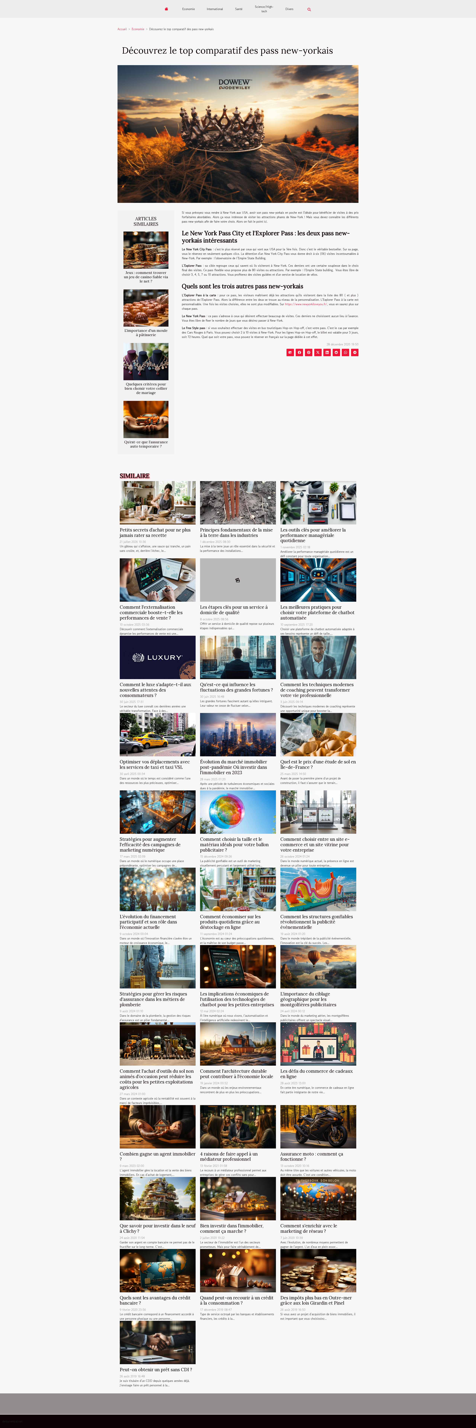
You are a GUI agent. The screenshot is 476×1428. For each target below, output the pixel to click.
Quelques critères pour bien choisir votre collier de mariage (146, 388)
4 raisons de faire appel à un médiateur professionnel (229, 1156)
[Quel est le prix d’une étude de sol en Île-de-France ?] (318, 734)
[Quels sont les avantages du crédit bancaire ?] (158, 1270)
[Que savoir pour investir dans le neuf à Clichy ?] (158, 1198)
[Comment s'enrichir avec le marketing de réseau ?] (318, 1198)
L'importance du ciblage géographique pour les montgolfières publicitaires (308, 999)
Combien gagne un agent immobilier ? (157, 1156)
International (215, 9)
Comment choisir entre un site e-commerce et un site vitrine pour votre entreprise (315, 844)
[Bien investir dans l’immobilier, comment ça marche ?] (238, 1198)
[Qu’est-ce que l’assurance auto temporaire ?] (145, 419)
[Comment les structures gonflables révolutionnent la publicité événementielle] (318, 889)
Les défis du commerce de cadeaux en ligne (316, 1073)
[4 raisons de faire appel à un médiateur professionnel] (238, 1126)
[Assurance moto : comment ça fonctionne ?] (318, 1126)
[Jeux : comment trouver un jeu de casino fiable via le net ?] (145, 249)
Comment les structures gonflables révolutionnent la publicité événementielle (316, 922)
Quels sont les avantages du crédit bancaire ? (155, 1300)
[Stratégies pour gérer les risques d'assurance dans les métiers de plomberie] (158, 966)
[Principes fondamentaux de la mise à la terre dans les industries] (238, 502)
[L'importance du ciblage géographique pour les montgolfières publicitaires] (318, 966)
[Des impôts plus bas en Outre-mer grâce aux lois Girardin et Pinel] (318, 1270)
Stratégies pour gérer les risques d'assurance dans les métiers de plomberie (153, 999)
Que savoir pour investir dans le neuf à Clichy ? (158, 1228)
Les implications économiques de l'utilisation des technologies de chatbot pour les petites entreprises (237, 999)
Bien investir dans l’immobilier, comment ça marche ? (231, 1228)
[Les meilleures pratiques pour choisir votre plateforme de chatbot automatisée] (318, 579)
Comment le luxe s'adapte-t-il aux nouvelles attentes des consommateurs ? (155, 690)
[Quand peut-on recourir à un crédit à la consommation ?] (238, 1270)
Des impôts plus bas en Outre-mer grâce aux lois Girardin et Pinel (316, 1300)
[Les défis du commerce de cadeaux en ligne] (318, 1043)
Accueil (122, 29)
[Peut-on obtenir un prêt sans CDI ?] (158, 1342)
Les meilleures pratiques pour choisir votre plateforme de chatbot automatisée (317, 612)
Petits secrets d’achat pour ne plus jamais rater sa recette (155, 532)
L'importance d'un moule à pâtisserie (146, 332)
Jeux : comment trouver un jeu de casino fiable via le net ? (146, 276)
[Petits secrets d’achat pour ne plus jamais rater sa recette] (158, 502)
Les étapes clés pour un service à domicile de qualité (234, 609)
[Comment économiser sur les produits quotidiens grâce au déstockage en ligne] (238, 889)
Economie (188, 9)
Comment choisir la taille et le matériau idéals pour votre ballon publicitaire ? (234, 844)
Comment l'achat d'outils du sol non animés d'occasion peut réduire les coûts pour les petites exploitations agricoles (157, 1079)
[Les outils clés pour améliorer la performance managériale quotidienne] (318, 502)
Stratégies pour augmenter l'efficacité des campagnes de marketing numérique (150, 844)
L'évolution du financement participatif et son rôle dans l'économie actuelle (148, 922)
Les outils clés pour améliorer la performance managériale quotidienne (313, 535)
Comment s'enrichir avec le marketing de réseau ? (308, 1228)
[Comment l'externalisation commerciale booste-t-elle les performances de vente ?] (158, 579)
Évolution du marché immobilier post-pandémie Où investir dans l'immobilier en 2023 (233, 767)
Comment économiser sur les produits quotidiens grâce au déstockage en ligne (230, 922)
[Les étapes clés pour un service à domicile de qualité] (238, 579)
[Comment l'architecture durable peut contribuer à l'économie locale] (238, 1043)
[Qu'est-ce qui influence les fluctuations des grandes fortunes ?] (238, 657)
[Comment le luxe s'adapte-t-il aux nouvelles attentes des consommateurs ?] (158, 657)
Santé (238, 9)
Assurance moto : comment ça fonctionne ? (311, 1156)
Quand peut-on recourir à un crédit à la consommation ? (237, 1300)
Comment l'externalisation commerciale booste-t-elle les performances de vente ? (151, 612)
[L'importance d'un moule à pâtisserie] (145, 307)
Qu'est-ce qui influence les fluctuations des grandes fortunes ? (236, 687)
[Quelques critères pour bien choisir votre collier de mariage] (145, 361)
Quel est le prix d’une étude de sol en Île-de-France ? (318, 764)
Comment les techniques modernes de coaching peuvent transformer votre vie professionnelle (317, 690)
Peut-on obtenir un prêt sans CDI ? (156, 1370)
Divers (289, 9)
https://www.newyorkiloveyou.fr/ (306, 304)
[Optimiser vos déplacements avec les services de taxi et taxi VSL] (158, 734)
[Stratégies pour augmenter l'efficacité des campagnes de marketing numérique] (158, 811)
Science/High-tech (264, 8)
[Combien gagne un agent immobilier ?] (158, 1126)
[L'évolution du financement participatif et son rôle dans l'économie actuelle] (158, 889)
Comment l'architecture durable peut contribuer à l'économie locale (236, 1073)
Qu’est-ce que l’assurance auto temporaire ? (146, 444)
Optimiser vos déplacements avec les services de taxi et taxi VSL (155, 764)
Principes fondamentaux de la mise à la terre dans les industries (236, 532)
